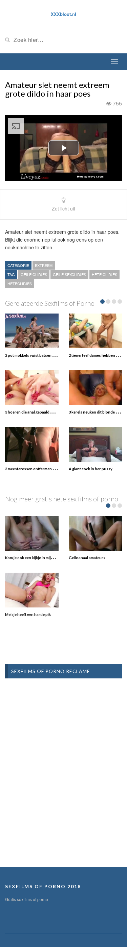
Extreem (43, 265)
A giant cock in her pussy (90, 469)
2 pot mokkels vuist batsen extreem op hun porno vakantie (56, 355)
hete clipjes (104, 274)
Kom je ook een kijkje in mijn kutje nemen (40, 557)
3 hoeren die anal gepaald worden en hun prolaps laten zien (57, 412)
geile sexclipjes (69, 274)
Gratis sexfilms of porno (26, 899)
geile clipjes (34, 274)
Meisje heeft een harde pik (28, 614)
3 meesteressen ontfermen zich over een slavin (46, 469)
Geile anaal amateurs (87, 557)
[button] (63, 147)
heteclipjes (19, 283)
